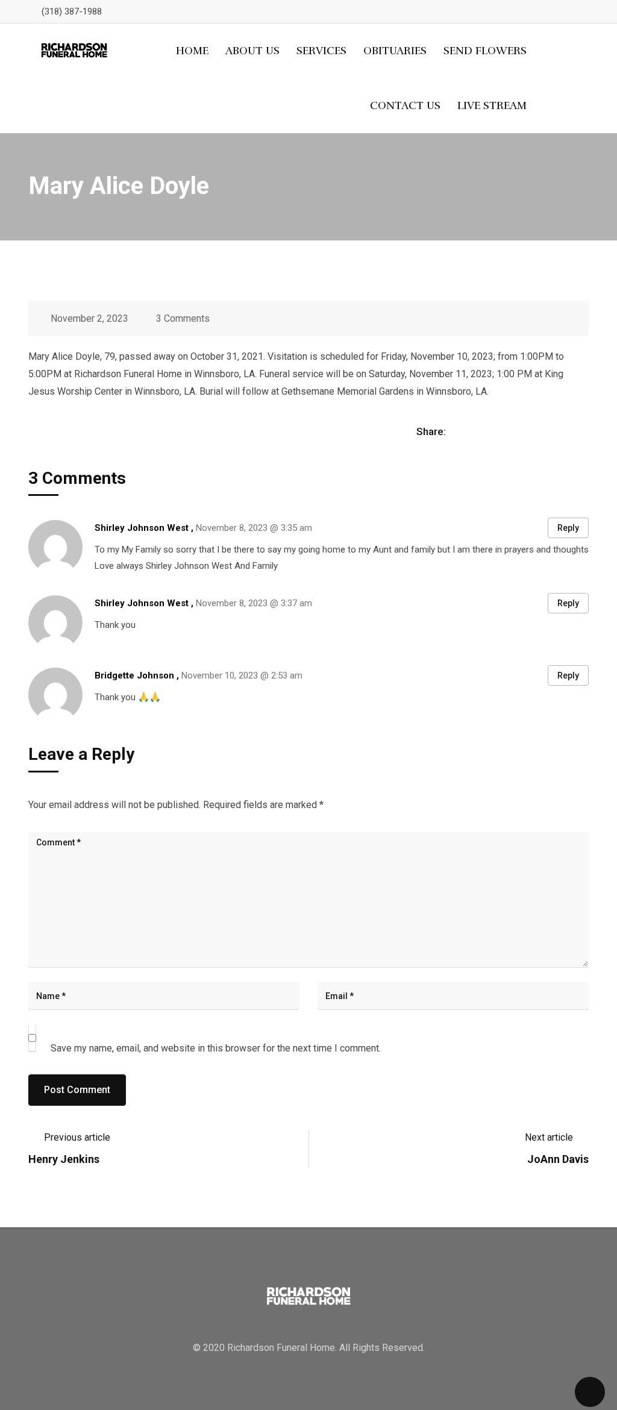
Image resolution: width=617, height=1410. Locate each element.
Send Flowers (485, 50)
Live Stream (492, 105)
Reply (568, 528)
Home (192, 50)
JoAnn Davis (558, 1159)
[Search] (567, 78)
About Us (252, 50)
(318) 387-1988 (72, 11)
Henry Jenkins (63, 1159)
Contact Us (405, 105)
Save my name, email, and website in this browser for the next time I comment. (216, 1048)
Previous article (77, 1137)
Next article (549, 1137)
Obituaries (395, 50)
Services (321, 50)
